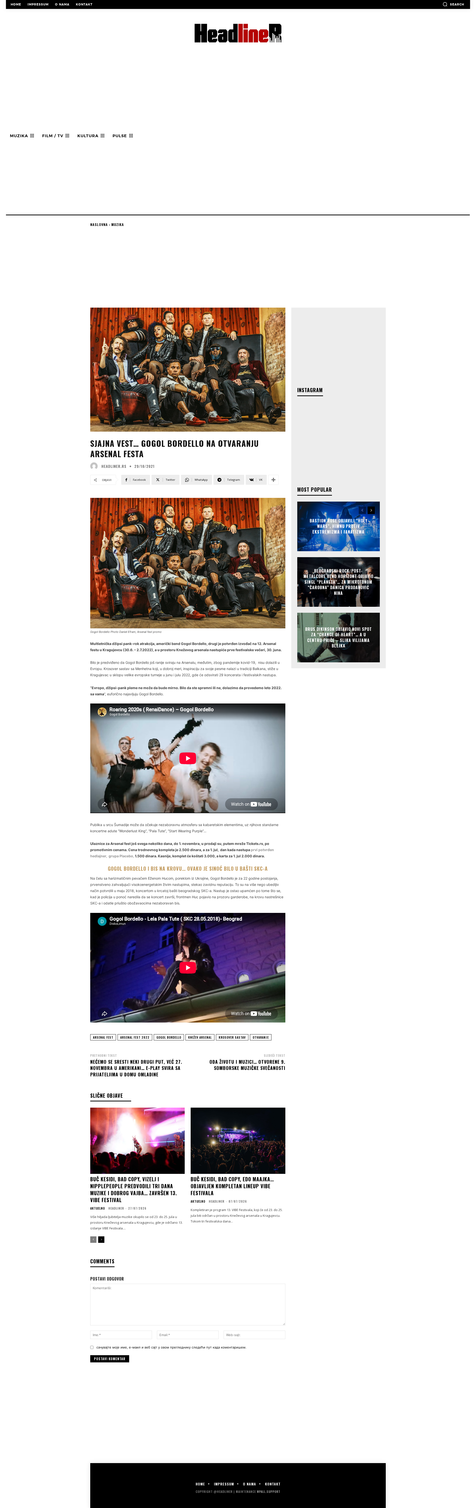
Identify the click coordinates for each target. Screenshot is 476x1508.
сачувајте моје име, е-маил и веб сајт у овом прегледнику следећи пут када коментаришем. (171, 1347)
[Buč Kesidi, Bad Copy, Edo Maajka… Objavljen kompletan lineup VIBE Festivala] (238, 1141)
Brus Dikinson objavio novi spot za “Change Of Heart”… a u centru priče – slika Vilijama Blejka (338, 637)
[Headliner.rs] (95, 466)
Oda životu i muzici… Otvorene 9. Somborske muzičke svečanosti (247, 1065)
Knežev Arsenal (200, 1037)
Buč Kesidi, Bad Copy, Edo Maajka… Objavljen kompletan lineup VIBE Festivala (232, 1186)
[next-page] (101, 1239)
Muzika (117, 224)
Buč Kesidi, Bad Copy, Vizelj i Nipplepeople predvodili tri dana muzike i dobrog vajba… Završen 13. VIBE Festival (133, 1189)
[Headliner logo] (238, 33)
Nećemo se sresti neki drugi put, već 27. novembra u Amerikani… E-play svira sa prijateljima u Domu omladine (136, 1068)
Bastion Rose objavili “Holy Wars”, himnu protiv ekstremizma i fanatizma (338, 526)
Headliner (116, 1208)
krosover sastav (232, 1037)
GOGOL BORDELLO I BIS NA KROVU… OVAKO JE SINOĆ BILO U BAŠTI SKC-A (188, 868)
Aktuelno (97, 1208)
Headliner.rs (113, 466)
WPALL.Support (268, 1491)
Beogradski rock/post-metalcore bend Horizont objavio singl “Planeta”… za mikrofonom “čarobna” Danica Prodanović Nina (338, 582)
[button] (453, 4)
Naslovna (99, 224)
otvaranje (261, 1037)
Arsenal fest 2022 (134, 1037)
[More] (273, 480)
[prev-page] (93, 1239)
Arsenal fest (103, 1037)
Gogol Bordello (168, 1037)
